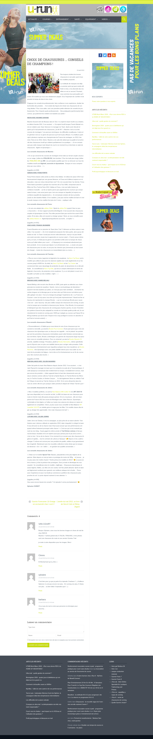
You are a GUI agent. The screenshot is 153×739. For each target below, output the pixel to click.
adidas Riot (63, 208)
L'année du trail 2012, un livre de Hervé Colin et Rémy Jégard (68, 504)
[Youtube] (109, 55)
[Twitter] (105, 55)
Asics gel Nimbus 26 (118, 666)
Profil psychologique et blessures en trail (105, 171)
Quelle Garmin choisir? (119, 702)
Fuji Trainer (71, 263)
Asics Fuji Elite (48, 268)
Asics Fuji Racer (74, 258)
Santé (77, 19)
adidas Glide (48, 208)
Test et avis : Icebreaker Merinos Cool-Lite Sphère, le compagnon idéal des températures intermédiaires (109, 146)
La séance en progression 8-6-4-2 (82, 697)
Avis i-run (114, 669)
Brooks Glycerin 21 (75, 339)
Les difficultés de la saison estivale (103, 153)
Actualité (32, 19)
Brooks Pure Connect (56, 329)
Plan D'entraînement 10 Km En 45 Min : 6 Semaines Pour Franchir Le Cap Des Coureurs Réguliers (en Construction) (85, 685)
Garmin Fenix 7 (116, 676)
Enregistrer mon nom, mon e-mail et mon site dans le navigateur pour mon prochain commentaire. (56, 640)
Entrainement (62, 19)
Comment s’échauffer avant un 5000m (105, 132)
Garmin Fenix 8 (116, 679)
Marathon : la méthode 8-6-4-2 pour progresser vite (85, 695)
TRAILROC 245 (34, 161)
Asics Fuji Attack (58, 263)
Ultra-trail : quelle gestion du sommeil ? (105, 121)
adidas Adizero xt (35, 218)
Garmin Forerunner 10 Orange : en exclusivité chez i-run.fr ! (43, 503)
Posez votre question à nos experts (103, 101)
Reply (40, 546)
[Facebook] (100, 55)
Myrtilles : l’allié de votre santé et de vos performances (44, 689)
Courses (46, 19)
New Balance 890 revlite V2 (61, 392)
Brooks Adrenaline (64, 342)
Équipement (90, 19)
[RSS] (114, 55)
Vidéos (105, 19)
